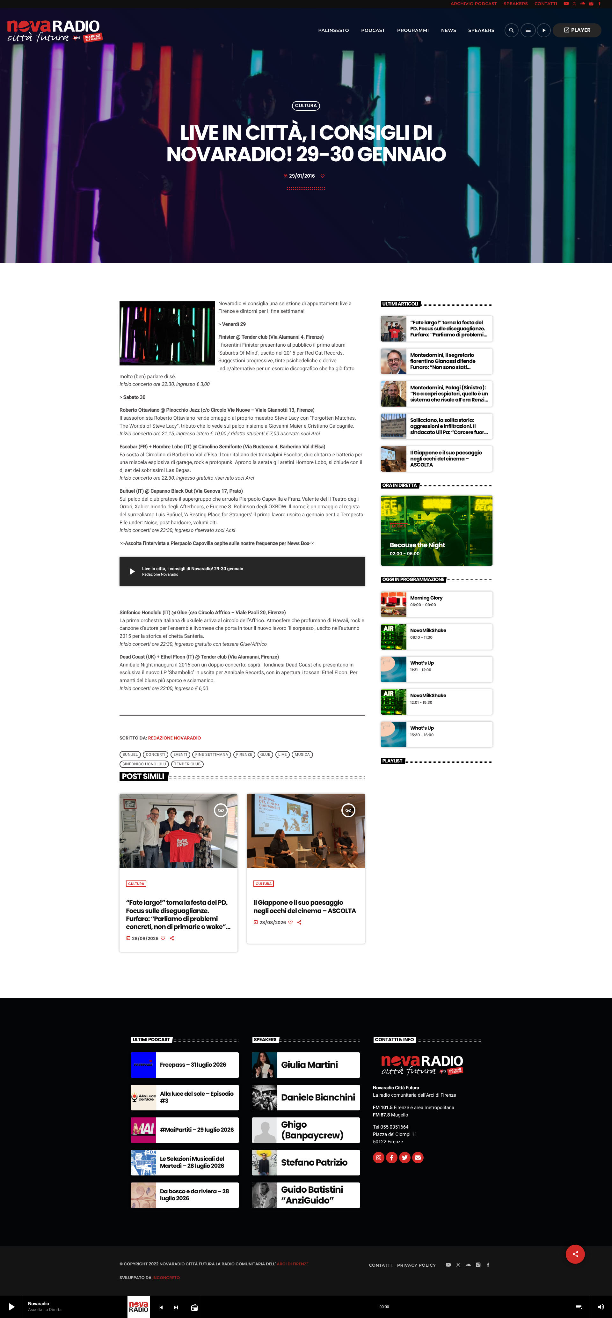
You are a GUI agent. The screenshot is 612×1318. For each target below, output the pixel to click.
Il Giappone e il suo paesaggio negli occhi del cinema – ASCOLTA (304, 906)
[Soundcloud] (583, 4)
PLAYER (577, 30)
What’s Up (422, 663)
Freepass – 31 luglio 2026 (193, 1065)
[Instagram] (591, 4)
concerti (155, 755)
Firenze (244, 755)
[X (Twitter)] (574, 4)
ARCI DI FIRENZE (293, 1264)
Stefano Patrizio (314, 1162)
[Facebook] (599, 4)
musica (302, 755)
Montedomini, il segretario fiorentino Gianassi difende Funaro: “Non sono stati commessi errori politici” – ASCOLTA (443, 367)
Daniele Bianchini (318, 1097)
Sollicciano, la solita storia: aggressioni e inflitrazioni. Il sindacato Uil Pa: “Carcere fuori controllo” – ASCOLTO (447, 429)
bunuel (130, 755)
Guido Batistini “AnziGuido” (312, 1195)
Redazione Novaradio (174, 738)
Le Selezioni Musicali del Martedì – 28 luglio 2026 (192, 1162)
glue (265, 755)
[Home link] (41, 30)
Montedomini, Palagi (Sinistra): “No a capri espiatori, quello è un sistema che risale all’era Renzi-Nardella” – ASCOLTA (449, 397)
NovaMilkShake (428, 631)
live (282, 755)
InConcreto (166, 1278)
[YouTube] (566, 4)
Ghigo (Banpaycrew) (312, 1130)
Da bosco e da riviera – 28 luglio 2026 (194, 1195)
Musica (399, 526)
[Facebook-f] (391, 1157)
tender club (187, 764)
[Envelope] (418, 1157)
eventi (180, 755)
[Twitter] (405, 1157)
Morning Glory (426, 598)
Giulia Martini (309, 1065)
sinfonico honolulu (144, 764)
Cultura (306, 106)
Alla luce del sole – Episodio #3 (197, 1097)
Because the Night (417, 545)
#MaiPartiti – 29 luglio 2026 (197, 1130)
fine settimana (211, 755)
